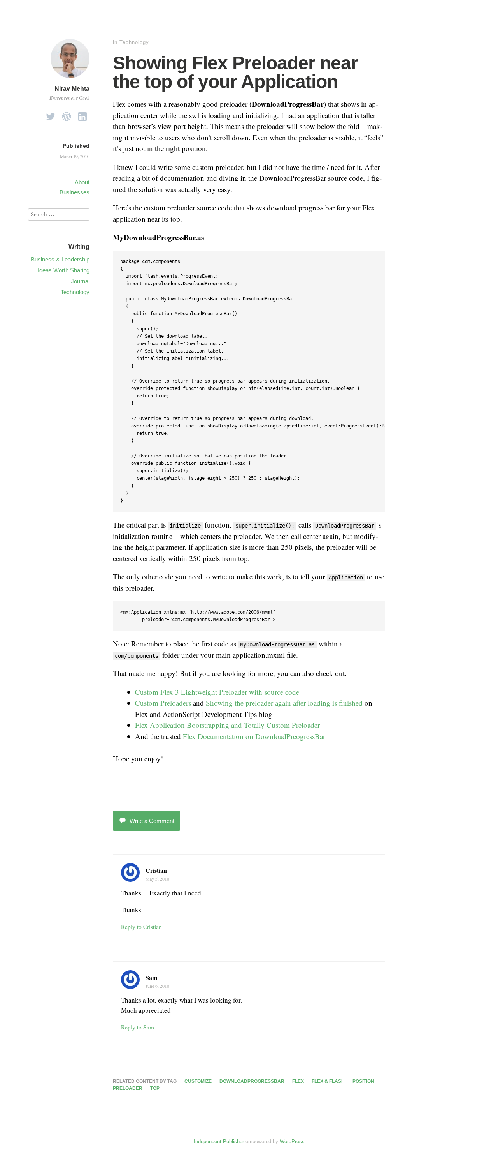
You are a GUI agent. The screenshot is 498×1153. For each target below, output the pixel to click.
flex (298, 1081)
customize (198, 1081)
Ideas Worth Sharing (63, 270)
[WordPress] (67, 114)
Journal (80, 281)
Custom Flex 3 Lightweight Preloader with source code (217, 692)
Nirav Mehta (71, 88)
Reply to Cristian (141, 927)
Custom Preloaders (163, 703)
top (155, 1088)
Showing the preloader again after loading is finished (284, 703)
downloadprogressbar (251, 1081)
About (82, 182)
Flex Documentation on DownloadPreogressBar (254, 736)
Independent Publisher (219, 1141)
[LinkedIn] (82, 114)
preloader (127, 1088)
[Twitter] (51, 114)
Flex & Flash (328, 1081)
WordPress (292, 1141)
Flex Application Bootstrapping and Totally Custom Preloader (227, 725)
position (363, 1081)
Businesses (74, 192)
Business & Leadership (60, 259)
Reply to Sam (137, 1027)
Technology (134, 42)
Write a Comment (152, 821)
